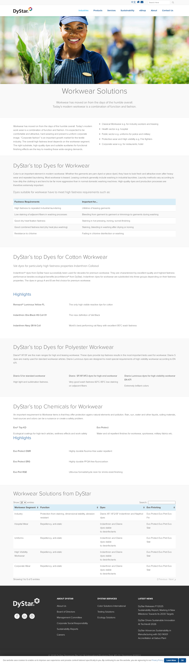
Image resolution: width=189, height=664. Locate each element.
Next (171, 579)
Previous (163, 579)
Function (44, 507)
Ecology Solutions (106, 617)
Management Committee (69, 617)
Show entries (23, 502)
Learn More (171, 660)
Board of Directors (66, 611)
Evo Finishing (154, 507)
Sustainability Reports (67, 629)
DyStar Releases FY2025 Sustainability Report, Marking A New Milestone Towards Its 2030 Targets (156, 610)
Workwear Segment (25, 507)
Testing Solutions (105, 611)
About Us (61, 606)
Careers (61, 634)
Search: (143, 502)
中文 (133, 2)
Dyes (102, 507)
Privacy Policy (157, 660)
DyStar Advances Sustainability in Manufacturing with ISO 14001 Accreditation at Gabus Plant (154, 634)
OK (182, 660)
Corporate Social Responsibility (72, 623)
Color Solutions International (111, 606)
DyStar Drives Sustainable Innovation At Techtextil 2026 (156, 622)
